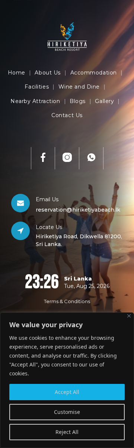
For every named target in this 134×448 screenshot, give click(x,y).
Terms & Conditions (67, 301)
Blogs (78, 101)
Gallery (104, 101)
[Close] (129, 316)
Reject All (67, 431)
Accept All (67, 391)
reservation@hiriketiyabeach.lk (78, 209)
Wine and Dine (79, 86)
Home (16, 72)
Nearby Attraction (35, 101)
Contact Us (67, 115)
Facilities (37, 86)
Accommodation (93, 72)
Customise (67, 411)
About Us (47, 72)
